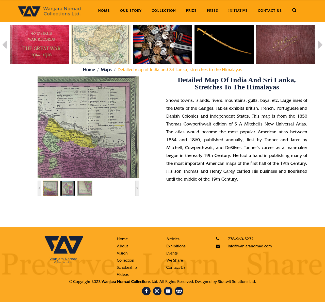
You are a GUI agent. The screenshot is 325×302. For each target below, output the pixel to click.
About (122, 247)
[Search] (294, 11)
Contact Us (270, 11)
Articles (173, 239)
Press (212, 11)
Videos (123, 275)
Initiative (238, 11)
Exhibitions (176, 247)
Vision (122, 254)
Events (172, 254)
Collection (164, 11)
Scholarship (127, 268)
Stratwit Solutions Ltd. (237, 282)
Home (104, 11)
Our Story (131, 11)
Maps (106, 70)
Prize (191, 11)
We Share (174, 261)
